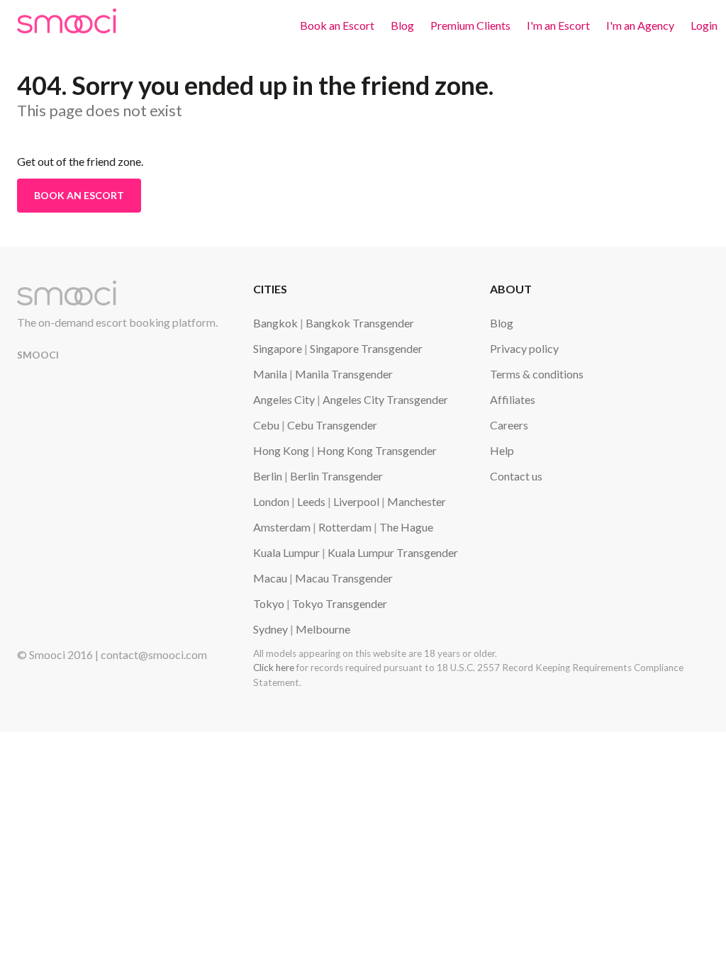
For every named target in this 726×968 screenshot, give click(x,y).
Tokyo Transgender (339, 603)
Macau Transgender (344, 578)
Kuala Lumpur (286, 552)
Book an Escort (337, 25)
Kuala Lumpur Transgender (393, 552)
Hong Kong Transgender (377, 450)
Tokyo (268, 603)
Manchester (416, 501)
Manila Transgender (344, 374)
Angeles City (284, 399)
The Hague (406, 527)
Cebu (266, 425)
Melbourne (323, 629)
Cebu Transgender (332, 425)
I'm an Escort (558, 25)
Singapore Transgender (366, 348)
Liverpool (356, 501)
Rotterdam (345, 527)
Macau (270, 578)
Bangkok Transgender (360, 323)
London (271, 501)
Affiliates (512, 399)
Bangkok (275, 323)
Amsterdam (282, 527)
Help (502, 450)
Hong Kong (281, 450)
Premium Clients (470, 25)
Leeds (311, 501)
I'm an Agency (640, 25)
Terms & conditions (536, 374)
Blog (402, 25)
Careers (509, 425)
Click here (273, 667)
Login (704, 25)
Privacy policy (524, 348)
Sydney (270, 629)
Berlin (267, 476)
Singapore (277, 348)
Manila (270, 374)
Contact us (516, 476)
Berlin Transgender (336, 476)
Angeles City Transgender (385, 399)
